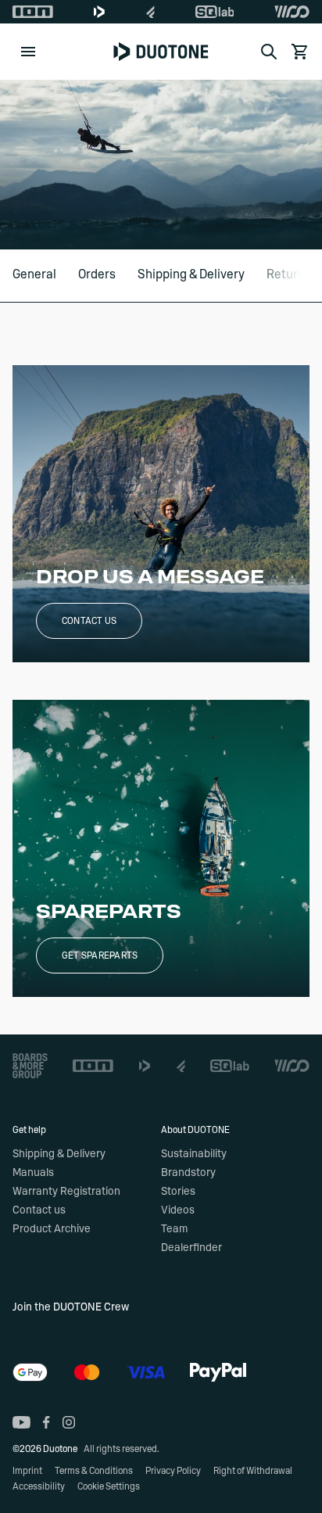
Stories (178, 1191)
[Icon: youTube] (21, 1422)
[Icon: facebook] (46, 1422)
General (34, 274)
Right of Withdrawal (252, 1470)
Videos (178, 1210)
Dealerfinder (191, 1247)
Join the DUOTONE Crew (71, 1307)
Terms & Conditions (94, 1470)
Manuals (33, 1172)
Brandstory (188, 1172)
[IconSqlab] (214, 11)
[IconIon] (33, 11)
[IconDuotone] (99, 11)
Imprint (27, 1470)
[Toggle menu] (28, 51)
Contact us (89, 621)
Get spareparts (100, 955)
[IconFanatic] (150, 11)
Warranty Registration (66, 1191)
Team (174, 1229)
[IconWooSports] (291, 11)
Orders (97, 274)
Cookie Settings (108, 1486)
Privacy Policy (173, 1470)
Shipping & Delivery (191, 274)
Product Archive (52, 1229)
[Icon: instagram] (69, 1422)
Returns (289, 274)
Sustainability (194, 1154)
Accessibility (39, 1486)
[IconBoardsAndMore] (30, 1065)
